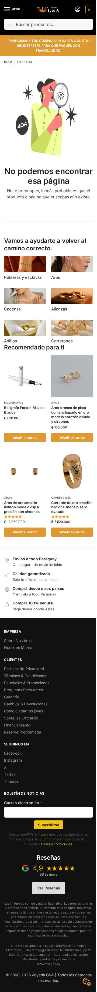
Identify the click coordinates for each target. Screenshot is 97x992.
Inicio (8, 62)
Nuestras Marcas (19, 647)
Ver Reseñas (48, 888)
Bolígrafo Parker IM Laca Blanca (24, 409)
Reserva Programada (22, 732)
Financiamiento (17, 725)
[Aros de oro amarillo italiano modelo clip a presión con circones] (25, 471)
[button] (88, 9)
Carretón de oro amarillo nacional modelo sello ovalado (71, 507)
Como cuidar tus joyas (23, 711)
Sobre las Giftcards (21, 718)
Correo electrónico (23, 802)
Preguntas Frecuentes (23, 689)
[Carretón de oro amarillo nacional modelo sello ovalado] (72, 471)
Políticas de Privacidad (24, 668)
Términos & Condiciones (25, 675)
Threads (11, 781)
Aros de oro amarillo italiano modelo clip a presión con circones (22, 507)
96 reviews (48, 874)
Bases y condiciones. (57, 844)
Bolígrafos (13, 402)
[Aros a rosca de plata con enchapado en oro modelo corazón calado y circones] (72, 376)
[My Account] (77, 9)
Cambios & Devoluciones (25, 704)
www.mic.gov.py (48, 964)
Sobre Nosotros (18, 640)
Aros (55, 402)
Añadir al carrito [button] (25, 438)
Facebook (13, 753)
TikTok (10, 774)
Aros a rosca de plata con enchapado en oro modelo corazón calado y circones (70, 414)
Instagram (13, 760)
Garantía (11, 697)
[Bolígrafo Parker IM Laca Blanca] (25, 376)
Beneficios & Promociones (26, 682)
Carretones (61, 497)
